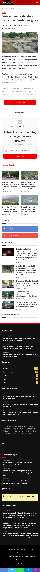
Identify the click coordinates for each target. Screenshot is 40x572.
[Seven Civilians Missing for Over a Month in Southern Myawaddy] (29, 200)
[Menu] (37, 2)
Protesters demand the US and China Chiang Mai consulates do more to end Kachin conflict (26, 304)
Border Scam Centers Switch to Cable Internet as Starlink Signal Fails (10, 209)
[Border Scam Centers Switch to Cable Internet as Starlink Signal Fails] (10, 200)
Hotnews (6, 379)
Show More (19, 102)
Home (5, 8)
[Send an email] (10, 25)
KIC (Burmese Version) (12, 556)
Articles (11, 8)
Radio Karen (20, 560)
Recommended (8, 372)
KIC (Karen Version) (28, 556)
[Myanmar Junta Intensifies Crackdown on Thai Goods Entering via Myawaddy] (10, 175)
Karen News (5, 25)
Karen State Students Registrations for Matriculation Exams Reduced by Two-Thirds (26, 294)
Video (5, 382)
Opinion (5, 375)
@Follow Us (6, 489)
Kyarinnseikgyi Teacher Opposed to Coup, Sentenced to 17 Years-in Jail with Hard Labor (27, 283)
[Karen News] (9, 2)
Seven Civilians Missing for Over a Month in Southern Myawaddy (29, 209)
